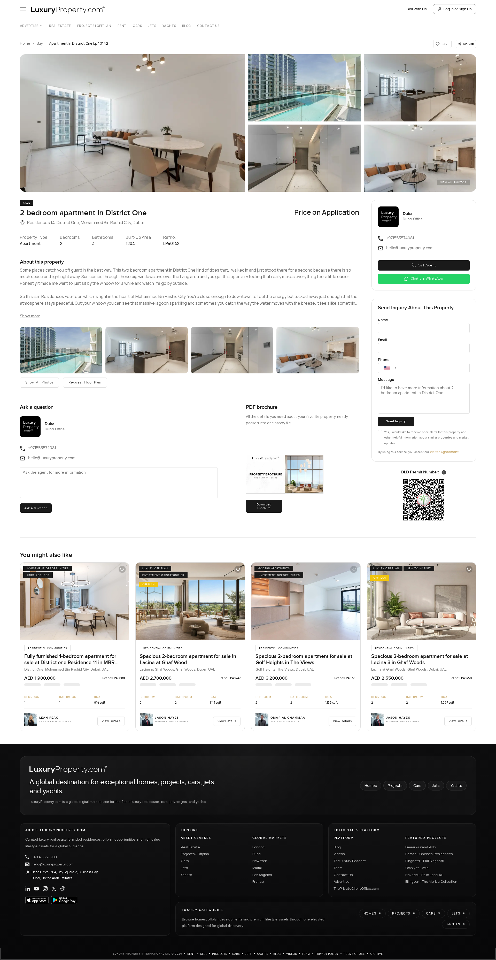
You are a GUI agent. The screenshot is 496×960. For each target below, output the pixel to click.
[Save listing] (122, 569)
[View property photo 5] (420, 158)
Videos (339, 853)
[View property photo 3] (420, 87)
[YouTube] (36, 888)
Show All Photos (39, 382)
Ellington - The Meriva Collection (431, 881)
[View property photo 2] (304, 87)
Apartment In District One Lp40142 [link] (78, 43)
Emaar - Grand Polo (420, 847)
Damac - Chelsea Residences (429, 853)
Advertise (29, 26)
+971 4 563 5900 (44, 857)
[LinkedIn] (27, 888)
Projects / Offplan (195, 853)
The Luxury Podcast (350, 860)
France (258, 881)
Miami (257, 867)
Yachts (169, 26)
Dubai (256, 853)
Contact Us (208, 26)
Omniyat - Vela (417, 867)
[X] (54, 888)
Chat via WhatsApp (426, 279)
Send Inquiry (396, 421)
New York (259, 860)
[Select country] (387, 368)
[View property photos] (132, 123)
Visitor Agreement (444, 452)
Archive (376, 954)
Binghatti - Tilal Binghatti (424, 860)
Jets (152, 26)
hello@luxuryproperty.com (52, 864)
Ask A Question (35, 508)
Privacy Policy (327, 954)
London (258, 847)
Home (25, 43)
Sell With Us (417, 8)
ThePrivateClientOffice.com (356, 888)
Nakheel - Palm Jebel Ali (424, 874)
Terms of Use (354, 954)
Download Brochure (264, 506)
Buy (40, 43)
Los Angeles (262, 874)
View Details (111, 721)
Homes (371, 785)
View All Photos (453, 182)
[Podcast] (62, 888)
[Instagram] (45, 888)
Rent (122, 26)
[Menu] (23, 9)
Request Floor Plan (85, 382)
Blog (186, 26)
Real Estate (60, 26)
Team (338, 867)
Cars (137, 26)
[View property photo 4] (304, 158)
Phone (384, 359)
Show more (30, 316)
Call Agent (427, 265)
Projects (395, 785)
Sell (203, 954)
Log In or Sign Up (458, 8)
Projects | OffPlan (94, 26)
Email (382, 339)
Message (386, 379)
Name (383, 319)
